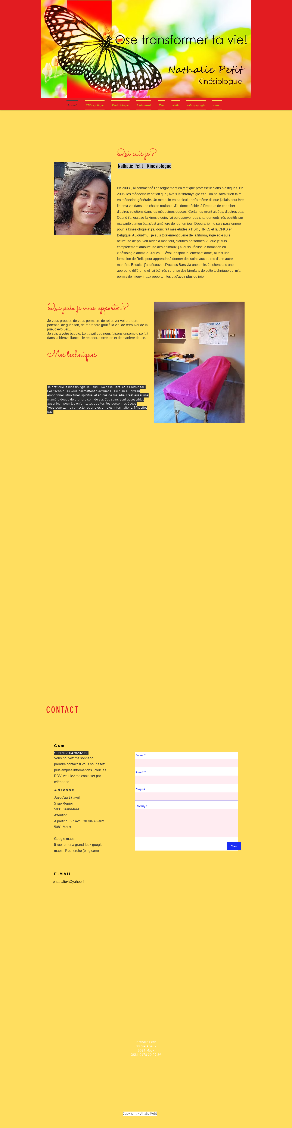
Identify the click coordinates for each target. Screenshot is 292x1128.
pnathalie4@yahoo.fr (68, 881)
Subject (140, 789)
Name (139, 755)
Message (142, 805)
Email (139, 772)
